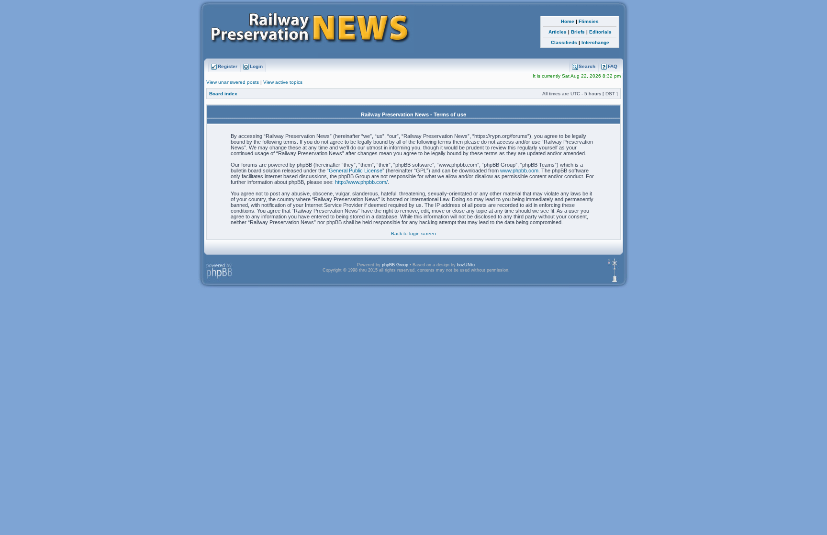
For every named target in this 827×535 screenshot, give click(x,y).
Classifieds (564, 42)
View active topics (282, 82)
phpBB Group (395, 264)
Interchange (595, 42)
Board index (223, 93)
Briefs (578, 31)
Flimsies (589, 21)
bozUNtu (466, 264)
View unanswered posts (232, 82)
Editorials (600, 31)
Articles (557, 31)
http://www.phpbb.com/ (361, 182)
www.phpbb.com (519, 170)
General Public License (355, 170)
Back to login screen (413, 233)
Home (567, 21)
